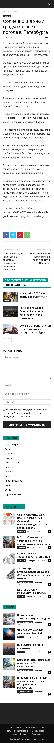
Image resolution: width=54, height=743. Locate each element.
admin (29, 596)
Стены (8, 489)
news (29, 531)
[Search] (50, 4)
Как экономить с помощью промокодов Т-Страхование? (33, 663)
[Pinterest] (20, 235)
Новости (16, 11)
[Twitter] (13, 235)
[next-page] (10, 340)
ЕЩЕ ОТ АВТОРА (15, 285)
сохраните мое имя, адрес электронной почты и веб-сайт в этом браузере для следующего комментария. (25, 413)
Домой (6, 11)
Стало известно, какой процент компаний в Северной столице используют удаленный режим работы (32, 521)
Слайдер (9, 485)
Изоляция (10, 453)
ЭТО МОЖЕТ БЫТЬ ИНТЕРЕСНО (25, 280)
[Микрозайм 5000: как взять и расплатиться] (10, 297)
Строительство (13, 494)
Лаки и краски (12, 462)
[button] (5, 4)
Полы (7, 476)
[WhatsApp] (27, 235)
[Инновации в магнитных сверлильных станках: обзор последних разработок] (9, 682)
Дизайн (8, 449)
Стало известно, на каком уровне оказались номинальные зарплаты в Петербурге (13, 261)
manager (31, 560)
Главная (8, 727)
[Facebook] (6, 235)
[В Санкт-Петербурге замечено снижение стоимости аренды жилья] (9, 542)
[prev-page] (5, 340)
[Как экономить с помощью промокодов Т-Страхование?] (9, 664)
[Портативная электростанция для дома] (9, 619)
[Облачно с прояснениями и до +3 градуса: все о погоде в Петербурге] (10, 329)
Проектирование (13, 480)
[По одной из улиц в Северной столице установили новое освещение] (10, 311)
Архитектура (11, 444)
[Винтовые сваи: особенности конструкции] (9, 558)
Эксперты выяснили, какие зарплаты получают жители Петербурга (40, 258)
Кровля (8, 458)
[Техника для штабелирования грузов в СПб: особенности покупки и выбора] (9, 573)
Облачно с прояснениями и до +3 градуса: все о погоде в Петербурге (35, 329)
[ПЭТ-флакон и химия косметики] (9, 649)
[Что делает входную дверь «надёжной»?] (9, 634)
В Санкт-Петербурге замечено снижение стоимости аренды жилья (33, 541)
